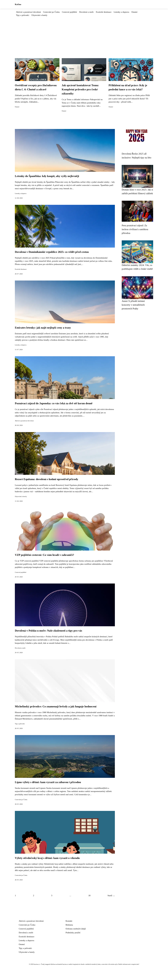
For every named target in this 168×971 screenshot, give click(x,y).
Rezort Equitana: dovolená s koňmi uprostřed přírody (46, 479)
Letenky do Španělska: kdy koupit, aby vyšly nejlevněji (47, 176)
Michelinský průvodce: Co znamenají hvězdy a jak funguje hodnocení (55, 706)
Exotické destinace (103, 12)
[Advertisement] (84, 34)
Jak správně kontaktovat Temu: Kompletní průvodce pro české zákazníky (80, 89)
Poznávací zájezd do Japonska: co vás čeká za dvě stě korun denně (53, 403)
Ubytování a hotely (39, 15)
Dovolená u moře (86, 12)
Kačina (18, 4)
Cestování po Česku (51, 12)
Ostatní (134, 12)
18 (89, 895)
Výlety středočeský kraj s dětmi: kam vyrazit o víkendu (47, 858)
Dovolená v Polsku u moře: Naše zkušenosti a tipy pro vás (48, 630)
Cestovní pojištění (69, 12)
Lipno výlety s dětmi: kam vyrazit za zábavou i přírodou (48, 782)
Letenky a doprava (121, 12)
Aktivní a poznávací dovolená (28, 12)
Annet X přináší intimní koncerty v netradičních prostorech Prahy (133, 305)
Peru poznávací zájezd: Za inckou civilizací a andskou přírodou (135, 229)
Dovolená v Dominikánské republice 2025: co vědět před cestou (52, 251)
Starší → (111, 895)
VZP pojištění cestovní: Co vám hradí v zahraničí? (44, 554)
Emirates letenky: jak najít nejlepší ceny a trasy (43, 327)
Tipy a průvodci (22, 15)
